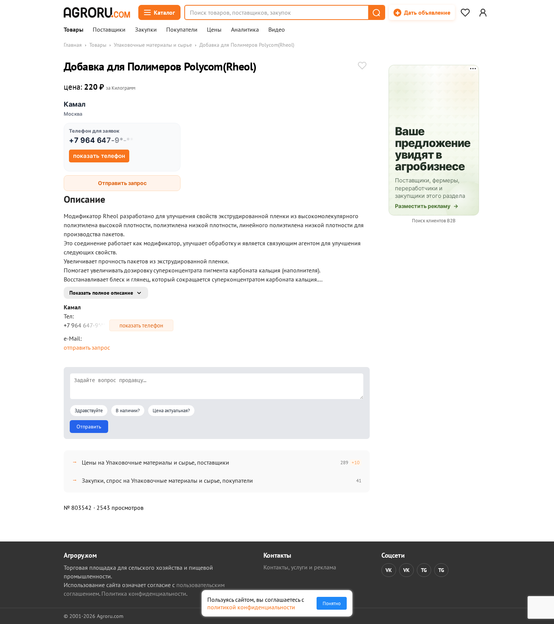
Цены (214, 29)
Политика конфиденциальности (143, 593)
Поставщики (109, 29)
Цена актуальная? (171, 410)
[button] (376, 12)
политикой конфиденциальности (251, 607)
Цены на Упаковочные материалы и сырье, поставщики (155, 462)
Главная (73, 44)
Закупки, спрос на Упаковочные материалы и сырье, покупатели (167, 480)
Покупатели (181, 29)
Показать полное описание (101, 292)
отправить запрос (87, 347)
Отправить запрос (122, 183)
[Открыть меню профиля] (482, 12)
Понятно (332, 603)
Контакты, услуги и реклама (299, 567)
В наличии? (128, 410)
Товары (73, 29)
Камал (75, 104)
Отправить (89, 426)
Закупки (146, 29)
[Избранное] (465, 12)
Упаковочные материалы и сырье (153, 44)
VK (389, 570)
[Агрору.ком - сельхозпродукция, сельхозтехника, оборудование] (97, 12)
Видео (276, 29)
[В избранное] (362, 66)
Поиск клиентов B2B (434, 220)
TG (424, 570)
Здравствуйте (89, 410)
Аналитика (245, 29)
